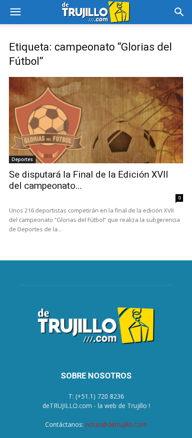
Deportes (22, 159)
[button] (15, 12)
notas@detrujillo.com (116, 424)
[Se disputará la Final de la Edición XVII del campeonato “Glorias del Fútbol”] (96, 120)
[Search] (179, 12)
